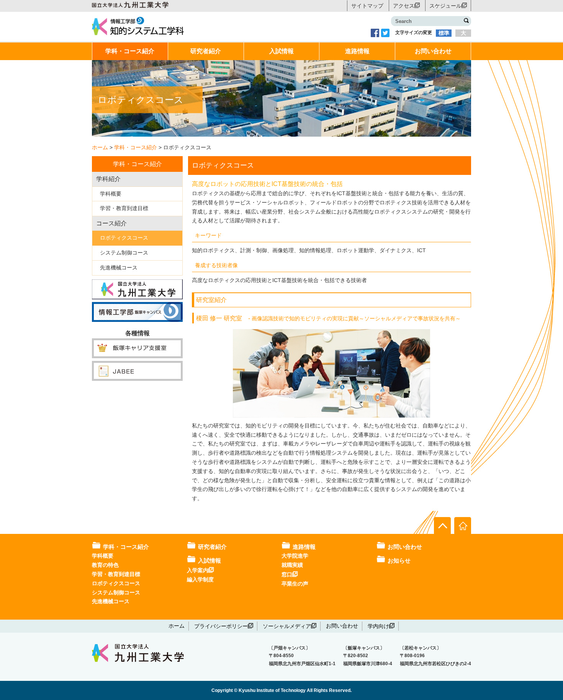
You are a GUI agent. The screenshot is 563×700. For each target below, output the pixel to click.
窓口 (287, 574)
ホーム (177, 626)
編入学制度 (200, 579)
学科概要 (110, 194)
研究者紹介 (205, 51)
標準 (444, 33)
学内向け (378, 625)
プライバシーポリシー (221, 625)
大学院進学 (295, 556)
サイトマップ (367, 6)
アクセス (403, 5)
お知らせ (399, 560)
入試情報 (281, 51)
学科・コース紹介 (129, 51)
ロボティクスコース (124, 238)
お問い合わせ (433, 51)
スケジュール (445, 5)
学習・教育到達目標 (124, 208)
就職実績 (292, 565)
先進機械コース (118, 267)
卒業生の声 (295, 584)
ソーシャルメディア (287, 625)
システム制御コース (124, 253)
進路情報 (357, 51)
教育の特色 (105, 565)
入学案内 (197, 570)
